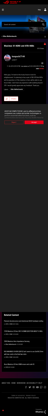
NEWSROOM (21, 383)
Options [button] (44, 36)
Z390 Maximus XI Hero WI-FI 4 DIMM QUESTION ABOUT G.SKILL (23, 331)
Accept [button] (34, 122)
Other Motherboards (10, 36)
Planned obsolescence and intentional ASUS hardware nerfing (23, 321)
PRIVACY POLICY (31, 395)
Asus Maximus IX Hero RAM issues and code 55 (19, 364)
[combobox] (24, 24)
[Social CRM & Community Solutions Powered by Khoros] (41, 411)
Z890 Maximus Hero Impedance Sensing (16, 341)
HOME (13, 383)
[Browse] (4, 10)
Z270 (6, 367)
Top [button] (3, 410)
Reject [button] (14, 122)
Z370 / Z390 (8, 324)
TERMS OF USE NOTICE (18, 395)
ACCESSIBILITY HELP (34, 383)
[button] (6, 99)
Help (39, 10)
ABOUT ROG (6, 383)
